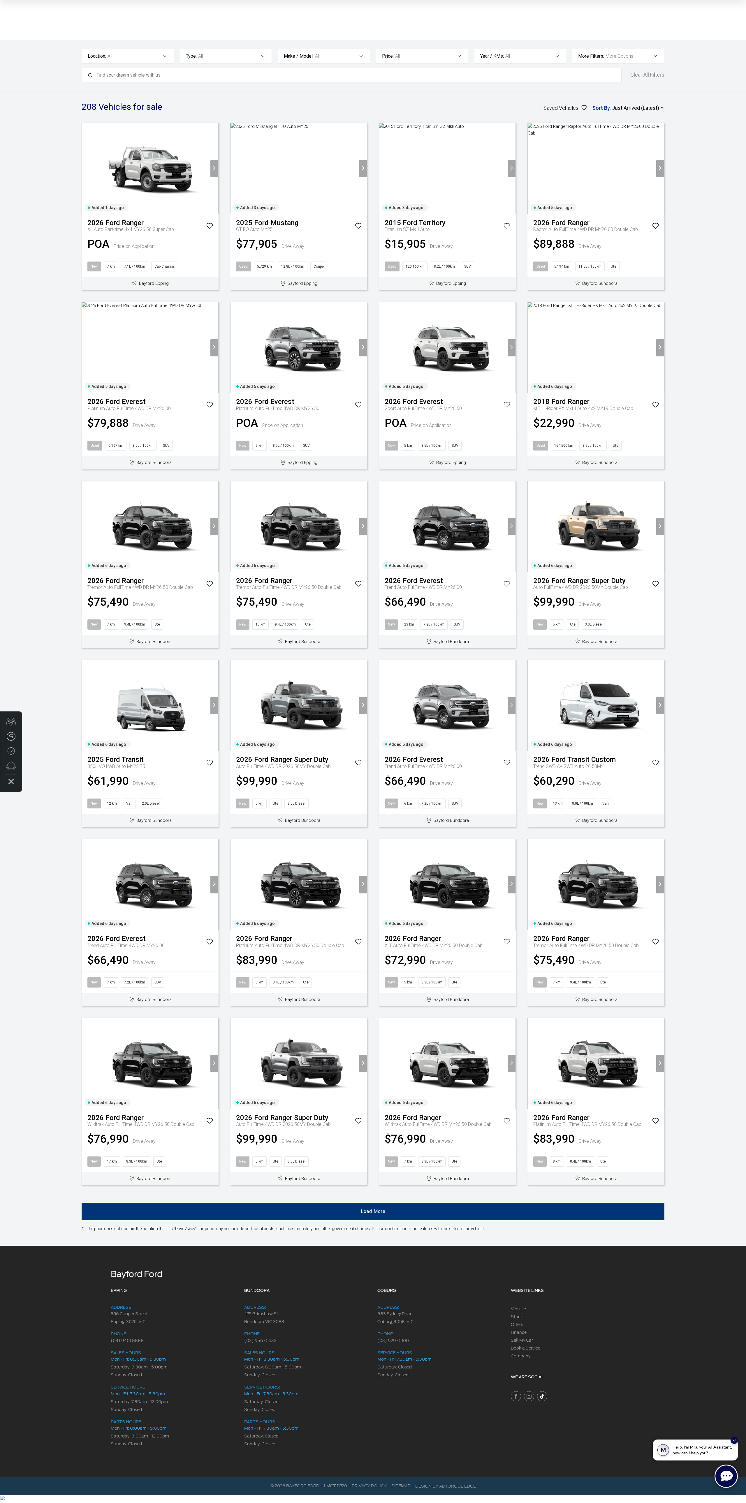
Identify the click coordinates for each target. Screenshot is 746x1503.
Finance (519, 1332)
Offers (517, 1324)
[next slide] (214, 168)
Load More (373, 1211)
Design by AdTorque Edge (445, 1486)
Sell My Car (522, 1340)
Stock (517, 1316)
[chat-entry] (726, 1476)
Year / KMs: (492, 56)
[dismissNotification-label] (734, 1440)
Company (520, 1356)
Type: (191, 56)
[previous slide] (86, 168)
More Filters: (591, 56)
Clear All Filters (647, 75)
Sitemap (401, 1485)
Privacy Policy (369, 1485)
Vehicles (519, 1308)
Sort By (601, 108)
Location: (97, 56)
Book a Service (525, 1348)
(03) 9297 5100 (393, 1340)
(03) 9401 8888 (127, 1340)
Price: (388, 56)
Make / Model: (299, 56)
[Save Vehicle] (209, 227)
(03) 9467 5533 (260, 1340)
